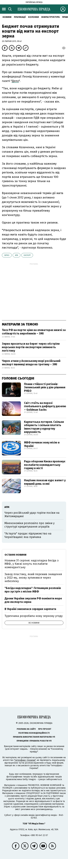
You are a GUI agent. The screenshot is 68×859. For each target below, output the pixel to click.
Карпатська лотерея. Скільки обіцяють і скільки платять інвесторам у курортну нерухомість (44, 427)
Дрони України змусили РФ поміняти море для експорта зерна (33, 600)
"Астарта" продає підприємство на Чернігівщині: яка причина (27, 535)
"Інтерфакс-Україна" (25, 760)
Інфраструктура (50, 17)
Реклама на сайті (26, 729)
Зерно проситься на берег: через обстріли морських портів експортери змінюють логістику (31, 347)
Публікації (20, 17)
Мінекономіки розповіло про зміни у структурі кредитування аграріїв (29, 524)
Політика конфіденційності (34, 733)
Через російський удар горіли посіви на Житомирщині (31, 514)
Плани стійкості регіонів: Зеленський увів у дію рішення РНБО (44, 387)
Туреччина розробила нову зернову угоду (34, 616)
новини (7, 17)
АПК (16, 255)
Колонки (33, 17)
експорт (27, 255)
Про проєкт (44, 729)
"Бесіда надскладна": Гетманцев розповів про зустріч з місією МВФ (33, 589)
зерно (6, 255)
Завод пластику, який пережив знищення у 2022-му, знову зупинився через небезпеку (33, 577)
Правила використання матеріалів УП (34, 737)
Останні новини (15, 554)
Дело (15, 81)
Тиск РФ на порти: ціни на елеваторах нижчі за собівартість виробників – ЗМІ (34, 331)
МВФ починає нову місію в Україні (42, 444)
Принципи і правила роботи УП (34, 741)
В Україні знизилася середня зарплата (30, 609)
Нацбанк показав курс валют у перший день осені (45, 482)
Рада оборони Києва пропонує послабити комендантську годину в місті (44, 465)
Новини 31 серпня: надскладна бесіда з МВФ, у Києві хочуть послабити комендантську (32, 564)
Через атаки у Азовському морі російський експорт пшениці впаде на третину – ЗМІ (31, 362)
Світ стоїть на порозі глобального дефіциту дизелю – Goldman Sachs (45, 406)
